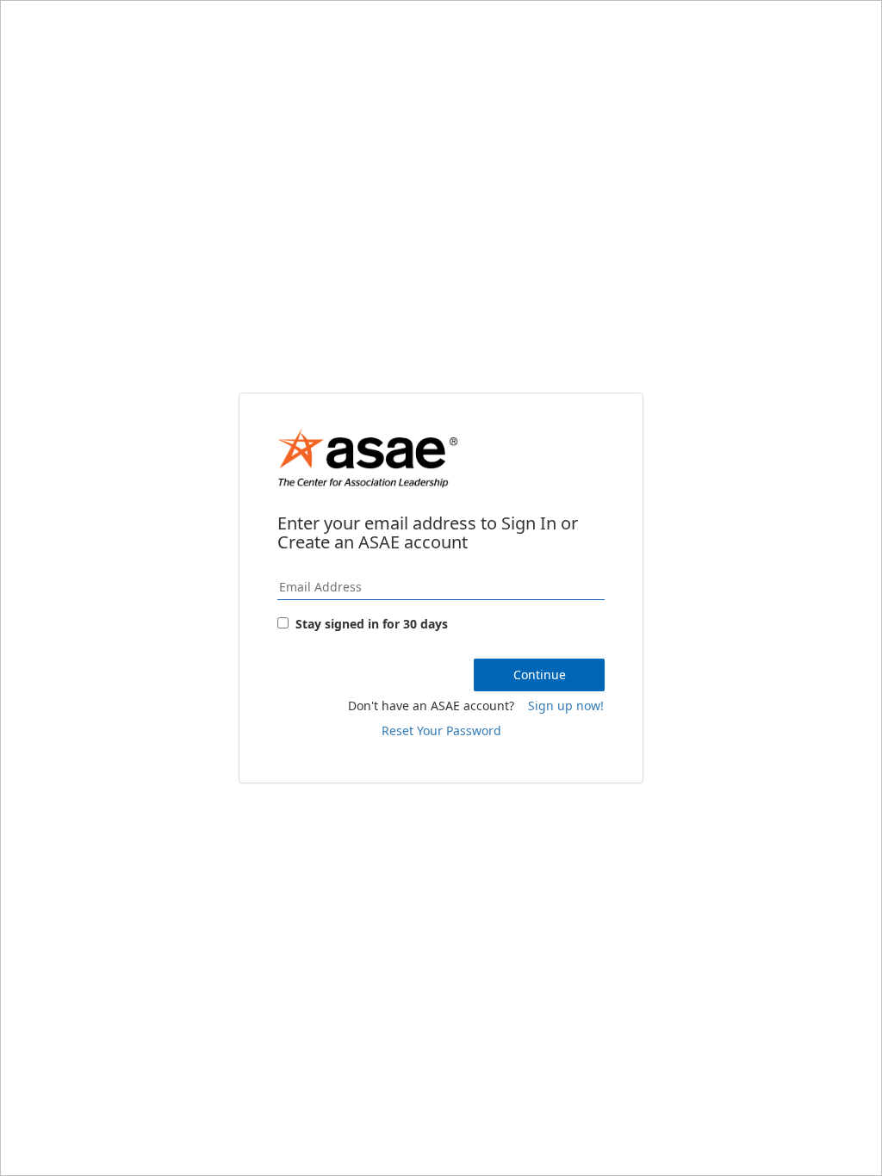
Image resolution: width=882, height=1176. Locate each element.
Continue (539, 674)
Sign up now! (566, 705)
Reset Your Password (441, 730)
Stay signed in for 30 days (371, 624)
